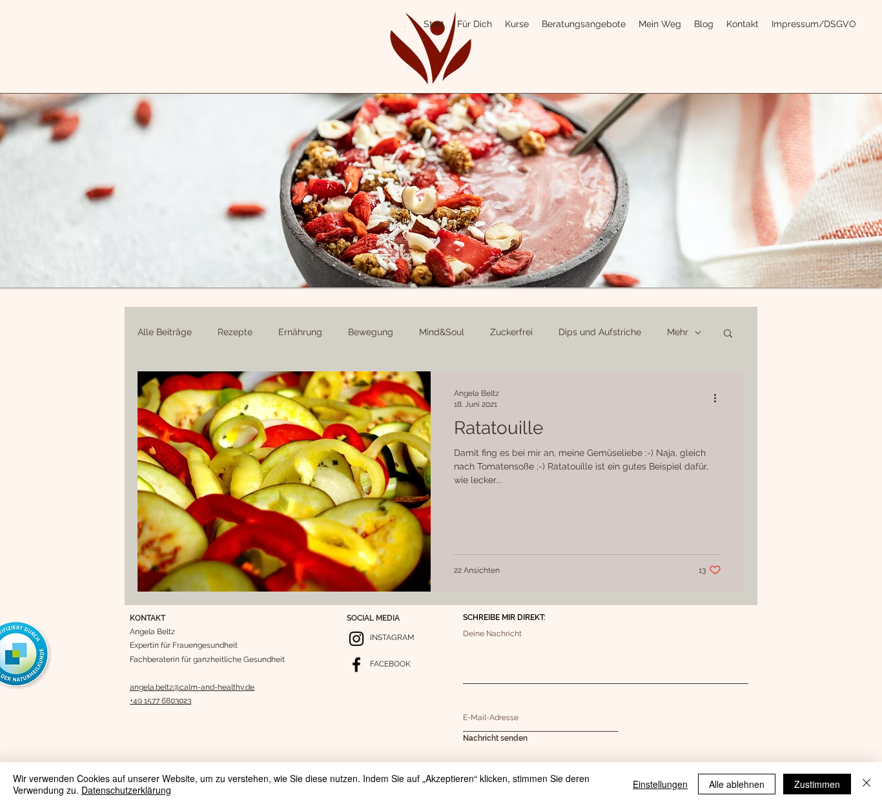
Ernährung (300, 332)
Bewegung (370, 332)
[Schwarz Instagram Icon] (356, 638)
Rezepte (235, 332)
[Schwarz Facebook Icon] (356, 664)
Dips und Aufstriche (600, 332)
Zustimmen (817, 784)
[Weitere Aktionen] (719, 398)
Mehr (677, 332)
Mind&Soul (441, 332)
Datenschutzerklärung (126, 789)
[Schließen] (866, 784)
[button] (728, 334)
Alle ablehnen (736, 784)
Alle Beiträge (165, 332)
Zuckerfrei (511, 332)
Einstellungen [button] (660, 784)
